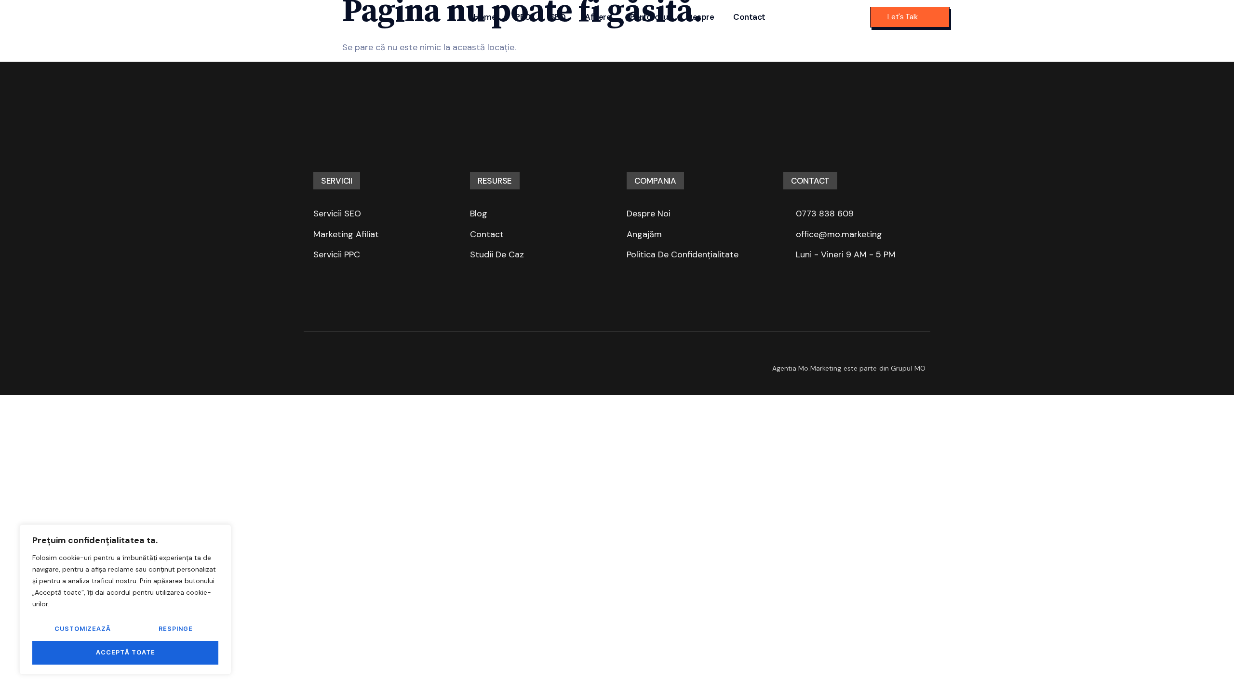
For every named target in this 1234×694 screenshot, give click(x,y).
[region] (125, 599)
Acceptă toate (125, 652)
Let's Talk (902, 17)
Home (484, 17)
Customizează (82, 628)
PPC (523, 17)
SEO (558, 17)
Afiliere (598, 17)
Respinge (176, 628)
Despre (700, 17)
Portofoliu (649, 17)
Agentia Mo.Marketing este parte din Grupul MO (849, 368)
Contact (749, 17)
